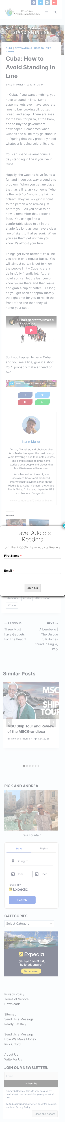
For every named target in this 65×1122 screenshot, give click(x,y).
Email (9, 570)
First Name (13, 555)
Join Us (32, 588)
